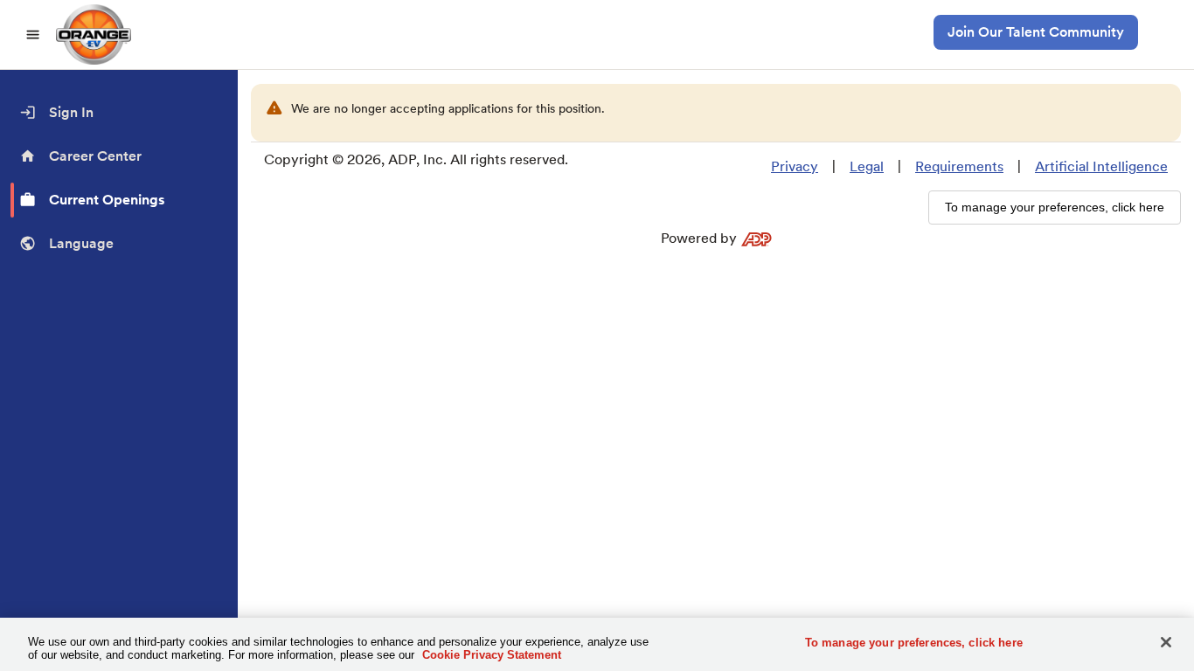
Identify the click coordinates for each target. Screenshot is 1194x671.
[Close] (1166, 642)
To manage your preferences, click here (914, 642)
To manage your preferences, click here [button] (1054, 207)
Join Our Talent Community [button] (1036, 32)
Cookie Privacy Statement (491, 654)
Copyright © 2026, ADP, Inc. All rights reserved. (416, 159)
